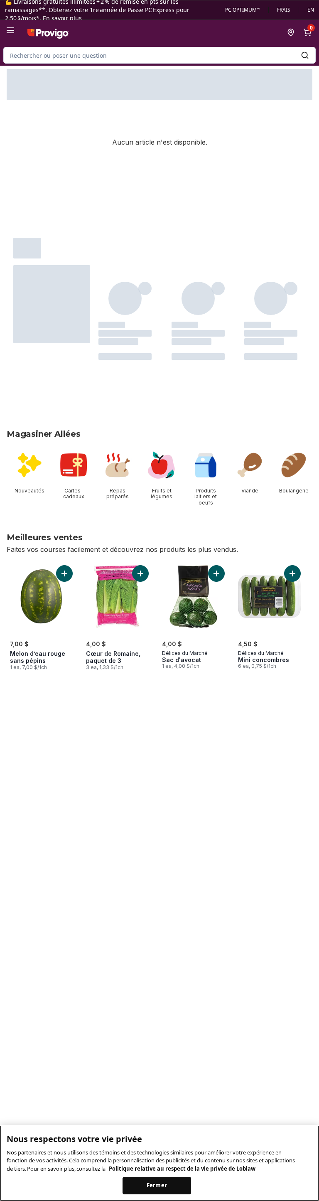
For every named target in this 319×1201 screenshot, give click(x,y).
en (310, 10)
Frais (283, 10)
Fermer (157, 1185)
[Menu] (10, 30)
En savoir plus (62, 18)
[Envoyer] (305, 55)
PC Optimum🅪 (242, 10)
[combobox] (159, 55)
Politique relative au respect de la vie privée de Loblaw (182, 1168)
